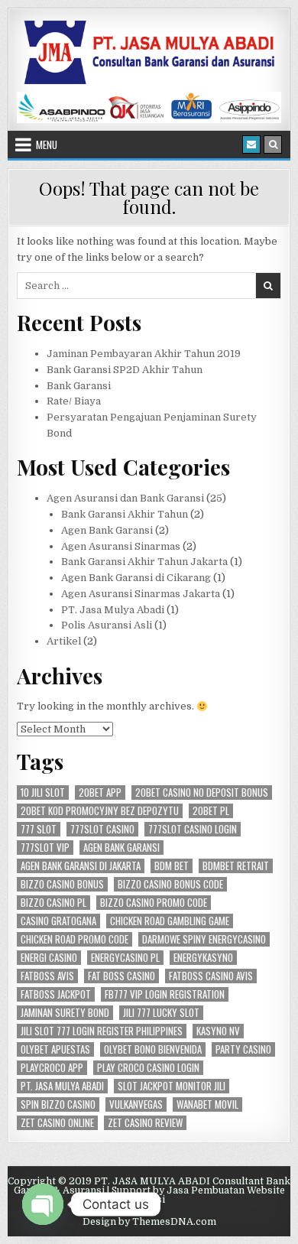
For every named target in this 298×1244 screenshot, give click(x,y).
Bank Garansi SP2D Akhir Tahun (124, 369)
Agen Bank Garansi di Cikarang (136, 577)
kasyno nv (218, 1031)
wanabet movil (207, 1104)
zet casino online (57, 1123)
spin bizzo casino (58, 1104)
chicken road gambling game (169, 921)
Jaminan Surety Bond (65, 1012)
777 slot (39, 829)
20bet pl (211, 811)
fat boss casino (121, 976)
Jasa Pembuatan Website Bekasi (209, 1195)
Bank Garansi (79, 385)
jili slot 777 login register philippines (102, 1031)
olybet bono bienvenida (153, 1049)
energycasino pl (125, 957)
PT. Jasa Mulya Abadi (112, 610)
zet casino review (145, 1123)
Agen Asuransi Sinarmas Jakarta (140, 593)
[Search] (273, 144)
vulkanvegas (136, 1104)
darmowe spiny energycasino (204, 939)
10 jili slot (43, 792)
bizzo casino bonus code (170, 884)
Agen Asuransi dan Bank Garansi (125, 498)
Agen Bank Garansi (107, 530)
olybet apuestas (55, 1049)
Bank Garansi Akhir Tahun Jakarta (144, 561)
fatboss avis (47, 976)
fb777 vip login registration (165, 994)
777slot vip (45, 847)
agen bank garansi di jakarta (81, 866)
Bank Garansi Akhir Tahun (124, 514)
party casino (243, 1049)
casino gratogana (58, 921)
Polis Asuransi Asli (106, 625)
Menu (46, 144)
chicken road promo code (74, 939)
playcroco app (52, 1067)
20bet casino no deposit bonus (201, 792)
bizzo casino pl (53, 902)
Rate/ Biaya (74, 401)
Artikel (64, 641)
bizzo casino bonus (62, 884)
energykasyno (203, 957)
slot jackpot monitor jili (171, 1086)
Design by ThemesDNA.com (149, 1221)
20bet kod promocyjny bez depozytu (100, 811)
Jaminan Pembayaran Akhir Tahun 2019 (144, 353)
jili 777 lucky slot (161, 1012)
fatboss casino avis (211, 976)
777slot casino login (192, 829)
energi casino (49, 957)
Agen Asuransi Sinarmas (120, 546)
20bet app (100, 792)
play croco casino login (148, 1067)
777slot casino (102, 829)
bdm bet (171, 866)
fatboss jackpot (56, 994)
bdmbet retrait (235, 866)
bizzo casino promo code (153, 902)
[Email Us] (251, 144)
